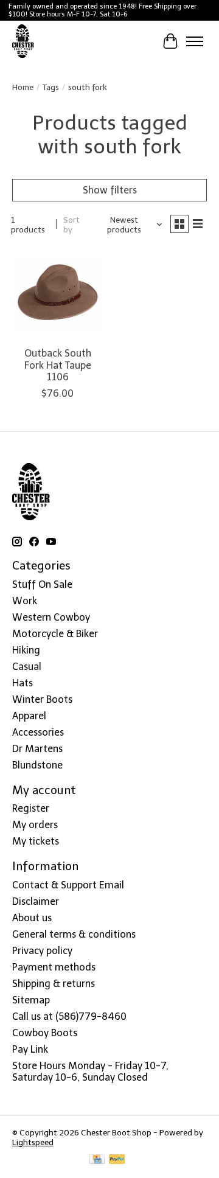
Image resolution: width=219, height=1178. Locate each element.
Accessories (38, 732)
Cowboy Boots (44, 1033)
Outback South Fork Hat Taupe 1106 (57, 364)
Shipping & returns (53, 983)
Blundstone (37, 765)
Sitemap (31, 1000)
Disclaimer (35, 901)
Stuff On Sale (42, 584)
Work (24, 601)
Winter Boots (42, 699)
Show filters (110, 190)
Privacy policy (42, 951)
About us (32, 918)
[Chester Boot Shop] (23, 41)
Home (22, 87)
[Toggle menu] (194, 41)
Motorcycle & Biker (55, 634)
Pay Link (30, 1049)
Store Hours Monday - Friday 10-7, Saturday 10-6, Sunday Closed (90, 1071)
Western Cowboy (51, 617)
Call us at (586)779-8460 (69, 1016)
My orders (35, 825)
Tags (51, 87)
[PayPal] (117, 1160)
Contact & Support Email (68, 885)
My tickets (35, 841)
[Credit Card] (97, 1160)
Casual (26, 666)
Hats (22, 683)
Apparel (29, 716)
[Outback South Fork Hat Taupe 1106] (57, 294)
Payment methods (54, 967)
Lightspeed (33, 1142)
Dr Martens (37, 749)
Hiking (26, 650)
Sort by (71, 224)
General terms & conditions (74, 934)
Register (30, 808)
